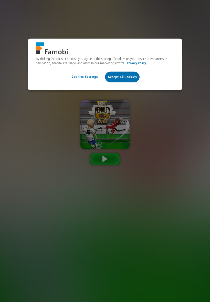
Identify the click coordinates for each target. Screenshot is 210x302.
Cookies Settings (85, 77)
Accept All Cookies (122, 77)
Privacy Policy (136, 63)
